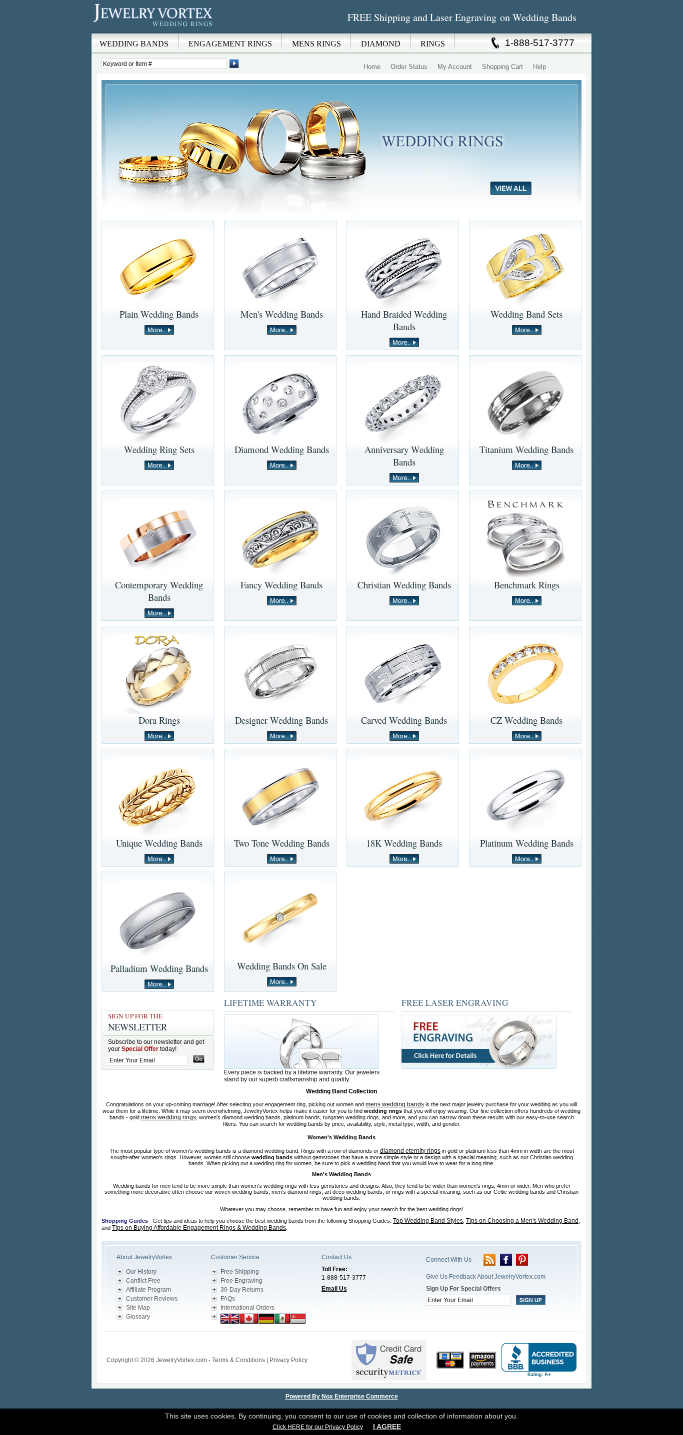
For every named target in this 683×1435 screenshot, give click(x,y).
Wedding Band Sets (526, 314)
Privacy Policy (289, 1360)
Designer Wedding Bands (281, 720)
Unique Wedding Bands (159, 843)
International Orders (247, 1308)
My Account (455, 66)
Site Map (138, 1308)
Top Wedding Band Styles (428, 1220)
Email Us (334, 1288)
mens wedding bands (395, 1104)
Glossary (138, 1317)
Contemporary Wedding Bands (159, 590)
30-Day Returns (242, 1290)
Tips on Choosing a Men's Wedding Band (522, 1220)
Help (539, 66)
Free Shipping (239, 1272)
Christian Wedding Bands (404, 584)
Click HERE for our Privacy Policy (317, 1427)
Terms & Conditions (238, 1360)
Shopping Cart (502, 66)
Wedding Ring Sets (159, 449)
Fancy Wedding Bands (281, 584)
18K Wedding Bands (404, 843)
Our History (141, 1272)
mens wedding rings (168, 1117)
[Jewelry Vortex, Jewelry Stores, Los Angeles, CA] (539, 1360)
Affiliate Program (148, 1290)
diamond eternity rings (410, 1150)
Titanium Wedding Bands (527, 449)
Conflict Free (143, 1281)
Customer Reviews (152, 1299)
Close (421, 40)
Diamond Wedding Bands (281, 449)
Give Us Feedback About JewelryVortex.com (486, 1276)
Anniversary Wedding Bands (404, 455)
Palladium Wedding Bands (159, 968)
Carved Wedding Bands (404, 720)
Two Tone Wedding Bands (282, 843)
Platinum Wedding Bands (527, 843)
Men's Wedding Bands (281, 314)
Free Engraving (241, 1281)
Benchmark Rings (527, 584)
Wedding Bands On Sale (281, 965)
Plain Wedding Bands (159, 314)
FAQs (227, 1299)
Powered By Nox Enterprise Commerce (342, 1396)
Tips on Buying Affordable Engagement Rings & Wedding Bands (199, 1227)
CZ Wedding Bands (526, 720)
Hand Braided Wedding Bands (404, 320)
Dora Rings (159, 720)
